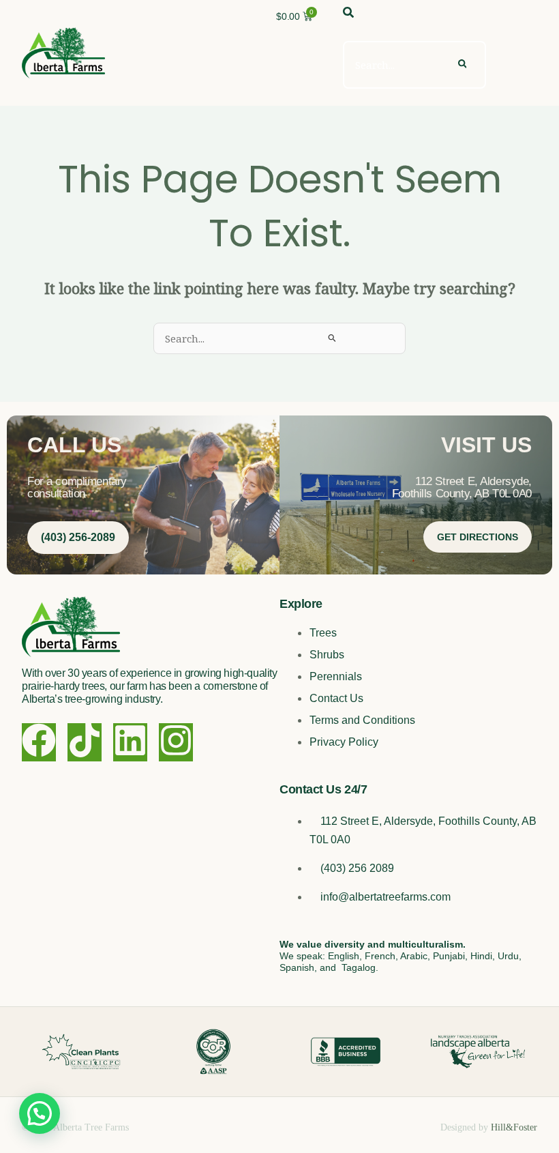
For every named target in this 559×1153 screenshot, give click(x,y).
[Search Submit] (332, 338)
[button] (39, 1113)
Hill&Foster (514, 1127)
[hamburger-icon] (522, 53)
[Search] (462, 65)
